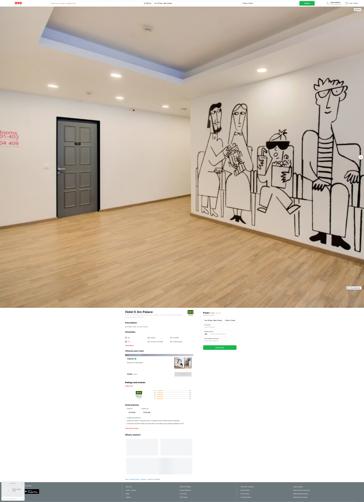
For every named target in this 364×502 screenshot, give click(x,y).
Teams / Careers (131, 490)
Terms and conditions (247, 487)
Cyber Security (298, 487)
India (126, 479)
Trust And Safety (245, 497)
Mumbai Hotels (134, 479)
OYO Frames (183, 497)
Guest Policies (244, 490)
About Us (129, 487)
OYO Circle (183, 494)
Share (359, 10)
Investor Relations (185, 490)
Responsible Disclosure (300, 494)
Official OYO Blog (185, 487)
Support (128, 497)
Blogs (127, 494)
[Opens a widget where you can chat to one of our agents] (13, 491)
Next (361, 157)
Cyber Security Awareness (301, 490)
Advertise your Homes (300, 497)
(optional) (211, 338)
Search (307, 3)
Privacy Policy (244, 494)
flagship (143, 479)
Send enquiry (219, 347)
